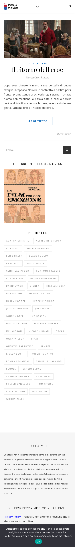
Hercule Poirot (44, 301)
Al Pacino (13, 248)
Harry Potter (16, 301)
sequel (11, 368)
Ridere (42, 63)
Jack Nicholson (17, 308)
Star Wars (43, 376)
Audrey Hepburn (38, 248)
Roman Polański (17, 361)
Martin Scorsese (46, 323)
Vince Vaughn (15, 391)
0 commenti (64, 134)
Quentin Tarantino (20, 346)
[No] (70, 535)
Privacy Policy (12, 516)
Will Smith (39, 391)
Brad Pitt (13, 263)
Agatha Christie (17, 240)
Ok (38, 541)
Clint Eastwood (17, 270)
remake (46, 346)
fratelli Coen (56, 285)
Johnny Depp (15, 316)
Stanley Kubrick (17, 376)
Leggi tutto (37, 121)
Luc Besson (39, 316)
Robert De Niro (42, 353)
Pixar (35, 338)
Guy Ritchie (14, 293)
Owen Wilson (15, 338)
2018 (31, 63)
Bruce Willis (35, 263)
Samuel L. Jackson (49, 361)
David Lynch (14, 285)
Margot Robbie (16, 323)
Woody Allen (15, 399)
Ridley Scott (15, 353)
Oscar (60, 331)
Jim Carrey (42, 308)
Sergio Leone (32, 368)
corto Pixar (15, 278)
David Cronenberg (43, 278)
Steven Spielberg (18, 383)
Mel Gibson (14, 331)
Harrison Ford (39, 293)
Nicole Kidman (39, 331)
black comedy (39, 255)
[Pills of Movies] (11, 6)
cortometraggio (48, 270)
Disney (34, 285)
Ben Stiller (14, 255)
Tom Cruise (45, 383)
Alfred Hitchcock (48, 240)
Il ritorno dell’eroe (37, 69)
